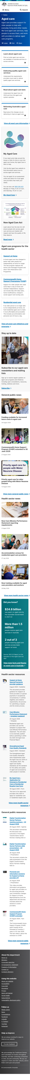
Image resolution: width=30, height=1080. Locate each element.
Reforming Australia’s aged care (14, 108)
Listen (6, 43)
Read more (7, 239)
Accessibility (5, 984)
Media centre (5, 1010)
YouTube (4, 1024)
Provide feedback (9, 1044)
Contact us (4, 969)
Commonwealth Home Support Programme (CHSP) (14, 280)
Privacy (3, 991)
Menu (6, 10)
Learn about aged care (12, 54)
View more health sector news (16, 595)
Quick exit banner (7, 993)
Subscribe (5, 388)
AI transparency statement (9, 965)
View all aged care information (16, 123)
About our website (7, 981)
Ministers (4, 960)
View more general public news (15, 494)
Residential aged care (12, 302)
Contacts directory (7, 972)
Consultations (5, 1014)
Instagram (4, 1026)
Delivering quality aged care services (14, 72)
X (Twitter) (4, 1021)
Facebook (4, 1017)
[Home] (14, 4)
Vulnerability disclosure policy (10, 1000)
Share (20, 43)
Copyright (4, 986)
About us (4, 957)
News (3, 1012)
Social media (5, 995)
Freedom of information (8, 967)
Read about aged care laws (14, 90)
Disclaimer (4, 988)
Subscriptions (5, 998)
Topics (5, 15)
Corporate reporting (7, 962)
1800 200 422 (19, 186)
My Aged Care (9, 195)
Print (13, 43)
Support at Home (10, 256)
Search (25, 10)
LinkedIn (4, 1019)
